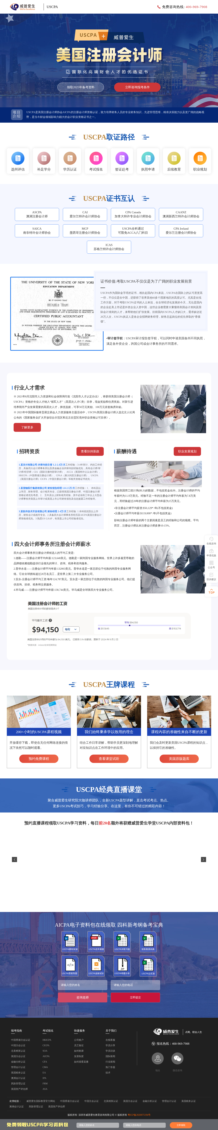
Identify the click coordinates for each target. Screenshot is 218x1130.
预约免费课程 (39, 759)
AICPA (46, 1056)
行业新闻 (110, 1062)
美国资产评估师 (19, 1089)
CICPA (46, 1045)
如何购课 (79, 1051)
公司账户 (79, 1040)
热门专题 (110, 1067)
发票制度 (79, 1056)
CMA (45, 1067)
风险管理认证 (18, 1083)
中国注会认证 (18, 1045)
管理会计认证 (18, 1067)
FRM (45, 1083)
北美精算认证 (18, 1051)
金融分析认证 (18, 1062)
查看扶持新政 (90, 451)
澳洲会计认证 (18, 1078)
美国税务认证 (18, 1072)
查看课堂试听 (109, 759)
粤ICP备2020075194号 (139, 1115)
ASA (45, 1089)
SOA (45, 1051)
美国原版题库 (179, 759)
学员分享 (110, 1045)
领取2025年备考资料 (81, 87)
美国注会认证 (18, 1056)
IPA (44, 1078)
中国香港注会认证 (20, 1040)
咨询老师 (82, 997)
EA (44, 1072)
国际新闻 (110, 1056)
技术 (108, 1072)
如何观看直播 (81, 1062)
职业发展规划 (187, 451)
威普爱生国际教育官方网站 (40, 1101)
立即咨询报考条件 (137, 87)
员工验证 (79, 1045)
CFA (45, 1062)
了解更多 (27, 427)
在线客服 (110, 1040)
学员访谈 (110, 1051)
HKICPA (47, 1040)
